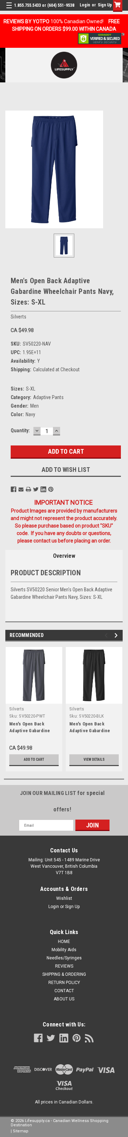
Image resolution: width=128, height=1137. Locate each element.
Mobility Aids (64, 949)
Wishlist (64, 898)
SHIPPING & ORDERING (64, 974)
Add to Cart (34, 759)
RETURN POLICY (64, 982)
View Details (94, 759)
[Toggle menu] (10, 10)
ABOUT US (64, 998)
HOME (64, 941)
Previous (107, 635)
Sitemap (20, 1131)
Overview (64, 555)
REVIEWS (64, 966)
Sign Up (105, 4)
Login (85, 4)
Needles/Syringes (64, 957)
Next (117, 635)
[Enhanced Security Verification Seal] (101, 38)
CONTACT (64, 990)
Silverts (16, 709)
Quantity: (20, 430)
